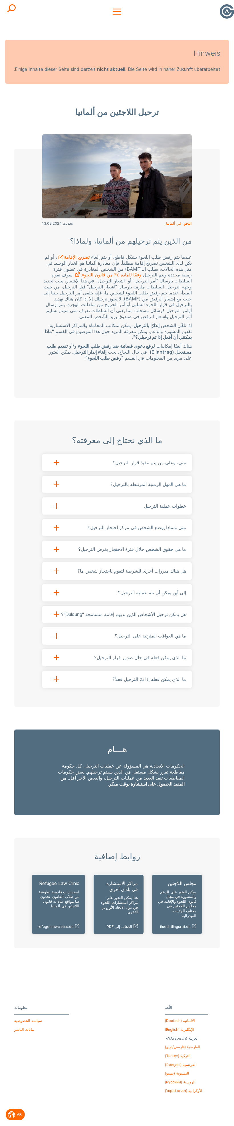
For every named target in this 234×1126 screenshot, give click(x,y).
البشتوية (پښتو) (177, 1073)
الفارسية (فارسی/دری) (182, 1047)
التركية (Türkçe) (178, 1056)
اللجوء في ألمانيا (179, 223)
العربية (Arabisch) (184, 1038)
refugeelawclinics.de (56, 926)
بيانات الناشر (24, 1029)
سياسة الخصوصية (28, 1021)
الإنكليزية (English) (179, 1029)
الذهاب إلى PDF (119, 926)
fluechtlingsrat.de (175, 926)
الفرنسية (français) (181, 1065)
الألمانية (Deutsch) (180, 1021)
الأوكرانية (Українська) (183, 1091)
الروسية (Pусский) (180, 1082)
